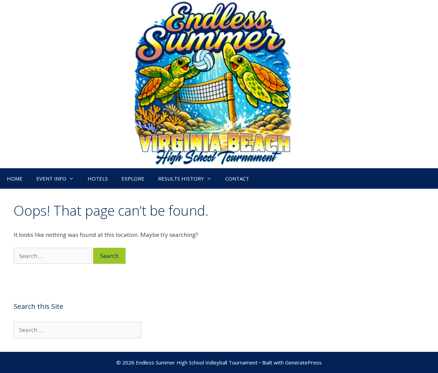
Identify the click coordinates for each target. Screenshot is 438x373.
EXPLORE (132, 178)
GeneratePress (303, 362)
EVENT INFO (51, 178)
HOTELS (98, 178)
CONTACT (237, 178)
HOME (15, 178)
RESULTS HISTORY (181, 178)
